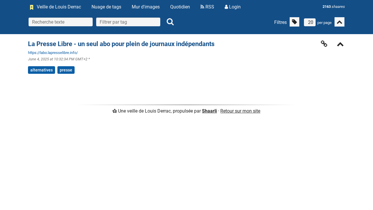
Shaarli (209, 111)
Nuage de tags (106, 7)
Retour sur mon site (240, 111)
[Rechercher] (170, 21)
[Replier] (340, 45)
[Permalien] (324, 44)
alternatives (41, 70)
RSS (209, 7)
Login (234, 7)
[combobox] (128, 22)
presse (66, 70)
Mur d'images (146, 7)
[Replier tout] (339, 22)
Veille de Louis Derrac (59, 7)
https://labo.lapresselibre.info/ (53, 52)
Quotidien (180, 7)
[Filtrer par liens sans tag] (294, 22)
